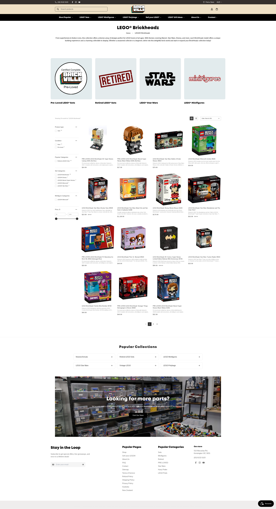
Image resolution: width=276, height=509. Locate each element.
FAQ (124, 463)
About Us (195, 17)
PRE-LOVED (163, 463)
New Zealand (127, 490)
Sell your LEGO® (152, 17)
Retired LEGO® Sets (105, 103)
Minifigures (162, 456)
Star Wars (161, 466)
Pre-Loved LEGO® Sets (63, 103)
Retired (161, 459)
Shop (124, 452)
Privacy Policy (127, 483)
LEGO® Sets (84, 17)
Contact (211, 17)
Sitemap (125, 469)
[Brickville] (138, 9)
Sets (160, 452)
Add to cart (98, 154)
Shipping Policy (128, 480)
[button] (216, 9)
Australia (125, 487)
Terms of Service (128, 473)
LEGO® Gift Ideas (175, 17)
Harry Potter (162, 469)
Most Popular (65, 17)
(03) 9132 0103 (199, 458)
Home (128, 33)
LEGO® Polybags (130, 17)
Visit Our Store (138, 415)
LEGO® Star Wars (149, 103)
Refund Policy (127, 476)
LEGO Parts (162, 473)
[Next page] (157, 324)
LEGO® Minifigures (106, 17)
